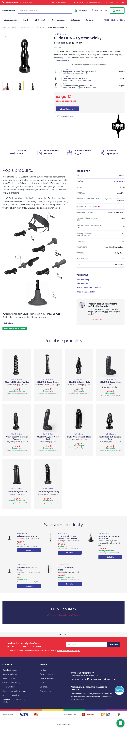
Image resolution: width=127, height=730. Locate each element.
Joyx (42, 683)
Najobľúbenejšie (10, 20)
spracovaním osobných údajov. (68, 651)
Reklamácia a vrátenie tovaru (14, 691)
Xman (65, 84)
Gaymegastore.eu (47, 678)
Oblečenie (75, 20)
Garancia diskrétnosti (58, 2)
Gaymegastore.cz (47, 674)
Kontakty (109, 2)
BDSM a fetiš (40, 20)
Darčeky (89, 20)
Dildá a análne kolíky (86, 292)
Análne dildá (39, 27)
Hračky (26, 20)
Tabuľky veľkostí (9, 687)
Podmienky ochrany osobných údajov (14, 701)
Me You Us (67, 76)
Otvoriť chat (97, 319)
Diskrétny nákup (9, 678)
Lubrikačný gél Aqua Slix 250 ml (75, 78)
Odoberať (113, 644)
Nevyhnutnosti (58, 20)
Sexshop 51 (44, 687)
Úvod (4, 27)
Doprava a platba (76, 2)
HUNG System (60, 34)
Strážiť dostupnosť (67, 109)
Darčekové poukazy (10, 670)
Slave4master (45, 691)
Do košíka (29, 550)
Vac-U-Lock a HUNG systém (14, 328)
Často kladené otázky (94, 2)
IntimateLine (67, 69)
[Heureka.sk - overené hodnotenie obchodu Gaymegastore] (119, 694)
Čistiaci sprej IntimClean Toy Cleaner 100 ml (79, 71)
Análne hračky (25, 27)
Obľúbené (81, 10)
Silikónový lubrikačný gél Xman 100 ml (77, 86)
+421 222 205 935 (12, 2)
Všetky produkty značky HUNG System (63, 615)
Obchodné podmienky (11, 695)
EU (123, 2)
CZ (117, 2)
